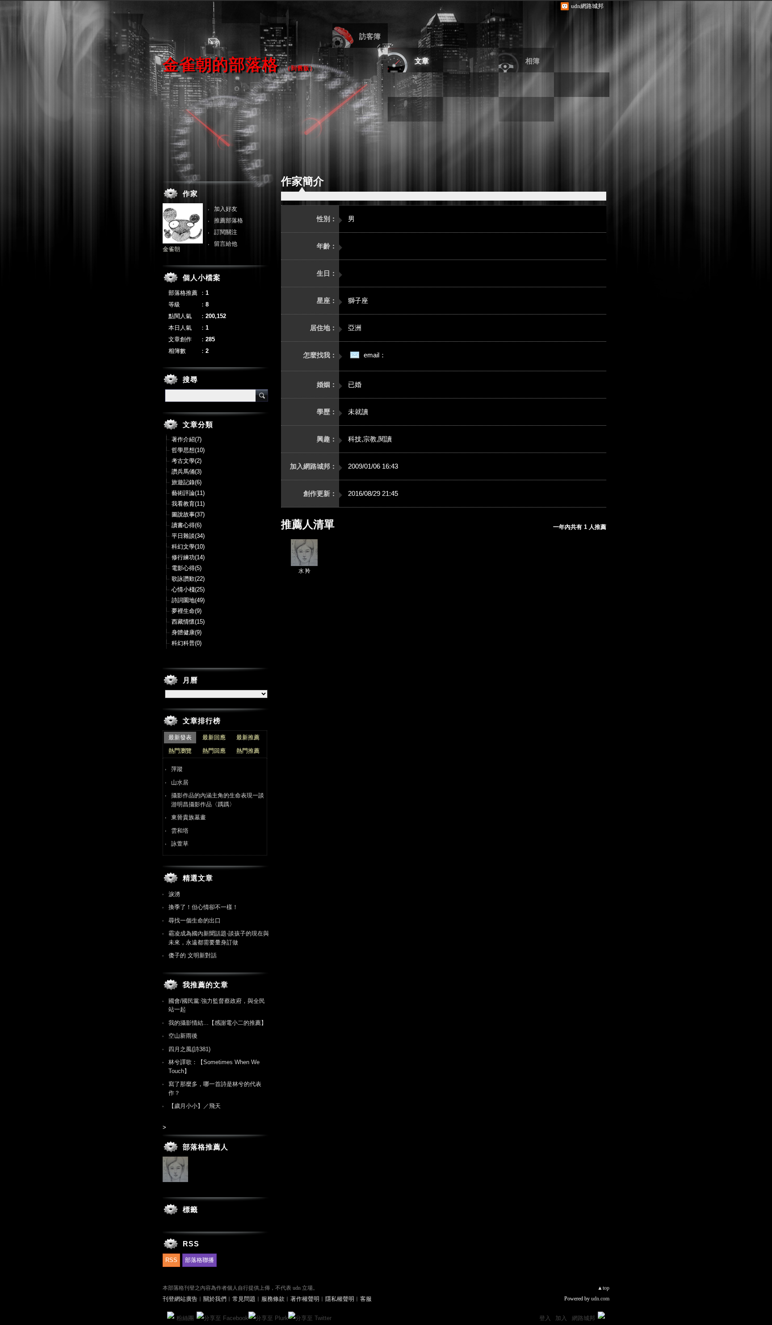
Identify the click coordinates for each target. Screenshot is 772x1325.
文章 (422, 61)
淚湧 (174, 894)
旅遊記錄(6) (186, 482)
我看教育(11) (188, 503)
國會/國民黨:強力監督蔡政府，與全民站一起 (216, 1005)
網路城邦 (583, 1318)
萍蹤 (177, 769)
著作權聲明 (304, 1299)
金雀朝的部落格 (220, 64)
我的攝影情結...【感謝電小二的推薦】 (217, 1022)
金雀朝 (171, 249)
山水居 (180, 782)
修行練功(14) (188, 557)
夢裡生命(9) (186, 611)
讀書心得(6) (186, 525)
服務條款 (273, 1299)
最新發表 (180, 737)
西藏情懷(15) (188, 621)
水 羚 (304, 571)
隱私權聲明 (339, 1299)
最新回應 (214, 737)
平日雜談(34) (188, 536)
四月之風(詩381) (189, 1049)
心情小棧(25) (188, 589)
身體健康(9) (186, 632)
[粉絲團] (170, 1315)
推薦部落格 (228, 220)
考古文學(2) (186, 460)
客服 (366, 1299)
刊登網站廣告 (180, 1299)
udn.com (600, 1299)
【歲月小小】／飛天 (194, 1106)
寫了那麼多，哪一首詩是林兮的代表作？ (214, 1088)
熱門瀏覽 (180, 750)
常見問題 (244, 1299)
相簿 (532, 61)
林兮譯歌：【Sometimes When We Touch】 (214, 1066)
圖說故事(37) (188, 514)
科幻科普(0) (186, 643)
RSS (171, 1260)
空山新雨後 (182, 1035)
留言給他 (225, 243)
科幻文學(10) (188, 546)
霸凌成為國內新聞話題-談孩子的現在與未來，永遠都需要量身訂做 (218, 938)
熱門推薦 (248, 750)
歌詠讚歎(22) (188, 578)
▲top (603, 1288)
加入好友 (225, 208)
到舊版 (300, 68)
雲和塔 (180, 830)
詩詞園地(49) (188, 600)
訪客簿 (370, 36)
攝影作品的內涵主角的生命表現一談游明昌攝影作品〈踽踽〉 (217, 800)
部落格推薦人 (205, 1147)
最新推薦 (248, 737)
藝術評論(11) (188, 493)
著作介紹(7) (186, 439)
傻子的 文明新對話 (192, 955)
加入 (561, 1318)
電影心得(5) (186, 568)
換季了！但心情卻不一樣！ (203, 907)
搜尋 (262, 395)
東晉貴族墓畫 (188, 817)
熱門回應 (214, 750)
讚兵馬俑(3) (186, 471)
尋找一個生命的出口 (194, 920)
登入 (545, 1318)
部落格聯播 (199, 1260)
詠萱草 (180, 843)
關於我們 (215, 1299)
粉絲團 (185, 1318)
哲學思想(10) (188, 450)
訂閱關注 (225, 232)
